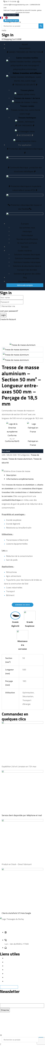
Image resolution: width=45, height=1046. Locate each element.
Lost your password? (9, 310)
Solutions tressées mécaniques (27, 262)
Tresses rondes (27, 106)
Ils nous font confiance (27, 242)
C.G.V (7, 981)
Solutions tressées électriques (27, 254)
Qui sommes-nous (27, 227)
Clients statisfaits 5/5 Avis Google (16, 913)
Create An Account (8, 319)
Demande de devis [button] (22, 605)
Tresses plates (27, 90)
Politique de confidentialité (16, 973)
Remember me (8, 306)
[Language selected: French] (5, 17)
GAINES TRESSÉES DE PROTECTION (24, 52)
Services (8, 969)
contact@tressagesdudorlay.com (15, 4)
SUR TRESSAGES (25, 125)
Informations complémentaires (20, 478)
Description (11, 475)
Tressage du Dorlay (16, 1025)
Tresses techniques (27, 117)
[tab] (24, 475)
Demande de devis (12, 966)
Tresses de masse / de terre (27, 98)
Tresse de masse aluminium (20, 458)
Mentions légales (12, 962)
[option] (7, 17)
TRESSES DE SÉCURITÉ (25, 84)
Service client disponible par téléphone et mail (22, 815)
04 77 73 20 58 (10, 1)
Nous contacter (11, 977)
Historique (27, 231)
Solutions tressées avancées (27, 258)
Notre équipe (27, 235)
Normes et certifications (27, 239)
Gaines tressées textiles (27, 57)
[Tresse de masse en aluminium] (15, 349)
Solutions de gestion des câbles (27, 273)
